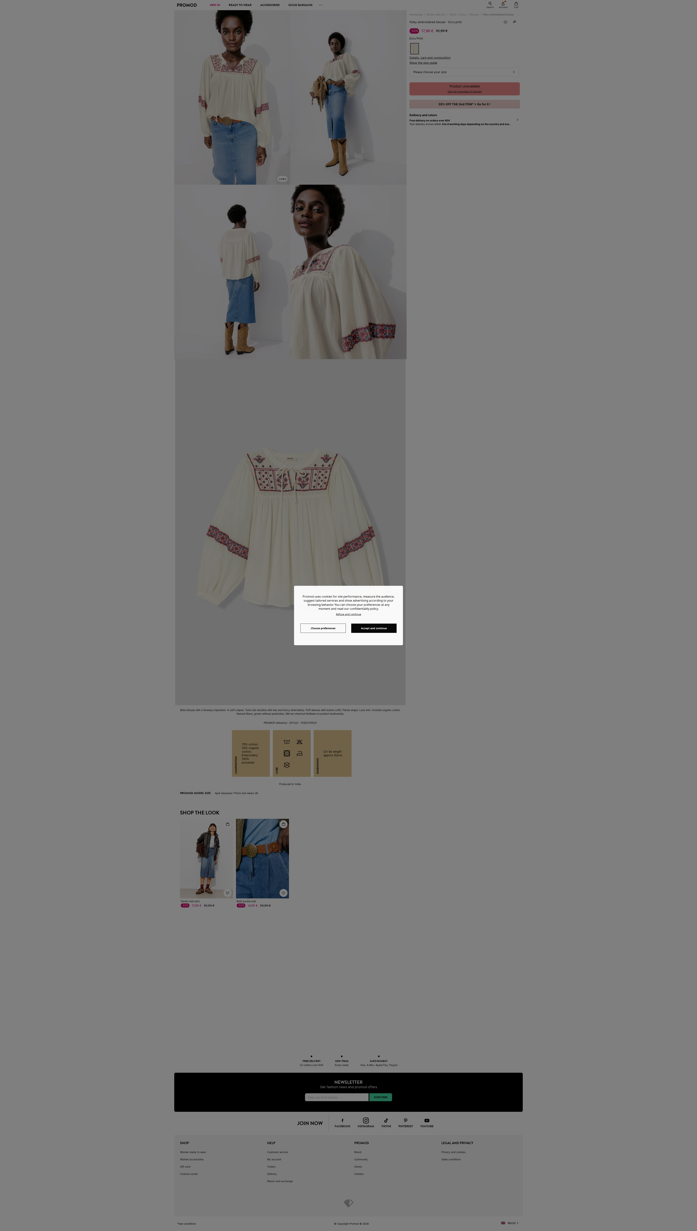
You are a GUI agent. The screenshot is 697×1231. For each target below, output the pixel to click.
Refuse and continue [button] (348, 614)
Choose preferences (323, 628)
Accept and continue (374, 628)
